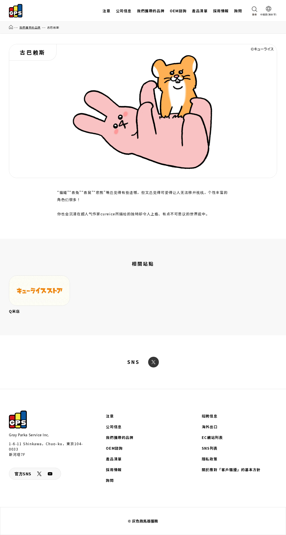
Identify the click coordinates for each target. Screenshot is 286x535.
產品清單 (114, 459)
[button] (254, 10)
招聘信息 (209, 416)
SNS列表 (210, 448)
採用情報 (114, 469)
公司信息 (114, 426)
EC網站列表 (212, 437)
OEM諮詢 (114, 448)
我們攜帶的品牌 (30, 27)
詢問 (110, 480)
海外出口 (209, 426)
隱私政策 (209, 459)
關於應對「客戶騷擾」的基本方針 (231, 469)
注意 (110, 416)
